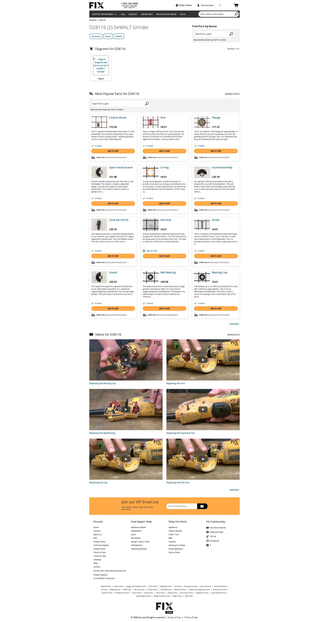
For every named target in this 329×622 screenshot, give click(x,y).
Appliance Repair (138, 527)
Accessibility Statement (104, 578)
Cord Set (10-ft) (118, 220)
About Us (97, 534)
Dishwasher (136, 531)
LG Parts (104, 589)
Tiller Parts (189, 596)
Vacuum (172, 541)
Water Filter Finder (166, 14)
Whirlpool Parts (180, 589)
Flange (216, 117)
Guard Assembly (222, 167)
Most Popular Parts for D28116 (117, 93)
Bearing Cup (219, 272)
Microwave (136, 538)
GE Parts (178, 586)
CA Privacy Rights (101, 545)
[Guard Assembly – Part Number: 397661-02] (202, 172)
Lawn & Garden (175, 531)
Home (96, 527)
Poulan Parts (152, 589)
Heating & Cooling (177, 545)
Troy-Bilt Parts (165, 589)
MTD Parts (127, 589)
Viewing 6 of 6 (233, 334)
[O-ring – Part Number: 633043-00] (151, 172)
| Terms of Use (173, 617)
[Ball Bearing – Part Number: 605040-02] (151, 277)
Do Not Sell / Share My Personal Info (108, 571)
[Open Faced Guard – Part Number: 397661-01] (99, 172)
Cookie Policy (99, 549)
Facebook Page (216, 532)
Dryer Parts (136, 593)
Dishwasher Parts (220, 589)
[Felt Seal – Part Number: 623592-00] (151, 225)
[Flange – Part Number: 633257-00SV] (202, 122)
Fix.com (98, 521)
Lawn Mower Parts (218, 593)
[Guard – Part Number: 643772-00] (99, 277)
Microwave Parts (186, 593)
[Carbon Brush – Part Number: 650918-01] (99, 122)
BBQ (170, 538)
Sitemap (97, 559)
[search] (236, 14)
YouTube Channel (218, 527)
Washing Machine (139, 549)
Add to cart (113, 151)
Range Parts (172, 593)
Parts (108, 36)
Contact (133, 14)
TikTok (213, 536)
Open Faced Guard (120, 167)
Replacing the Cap (98, 482)
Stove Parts (148, 593)
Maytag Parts (115, 589)
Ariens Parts (119, 586)
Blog (182, 14)
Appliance (173, 527)
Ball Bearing (168, 272)
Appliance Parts (202, 593)
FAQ (123, 14)
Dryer (133, 534)
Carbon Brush (117, 117)
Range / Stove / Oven (140, 541)
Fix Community (215, 521)
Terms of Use (99, 552)
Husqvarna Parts (191, 586)
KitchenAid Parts (220, 586)
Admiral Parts (106, 586)
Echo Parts (153, 586)
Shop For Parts (177, 521)
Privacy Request (100, 574)
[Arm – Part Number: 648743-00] (151, 122)
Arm (163, 117)
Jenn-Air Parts (205, 586)
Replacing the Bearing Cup (102, 383)
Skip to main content (165, 4)
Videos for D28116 (108, 334)
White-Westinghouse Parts (199, 589)
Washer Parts (107, 593)
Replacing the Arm (175, 383)
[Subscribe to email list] (202, 506)
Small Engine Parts (143, 596)
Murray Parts (139, 589)
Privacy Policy (99, 541)
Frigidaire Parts (166, 586)
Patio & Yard (174, 552)
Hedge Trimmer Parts (161, 596)
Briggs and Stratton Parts (136, 586)
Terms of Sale (99, 556)
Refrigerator (136, 545)
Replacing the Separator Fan (180, 433)
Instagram (214, 540)
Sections (96, 36)
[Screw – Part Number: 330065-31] (202, 225)
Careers (96, 567)
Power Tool (174, 534)
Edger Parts (177, 596)
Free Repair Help (141, 521)
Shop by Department (103, 14)
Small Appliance (176, 549)
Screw (215, 220)
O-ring (165, 167)
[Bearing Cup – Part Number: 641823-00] (202, 277)
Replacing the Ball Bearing (102, 433)
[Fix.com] (97, 5)
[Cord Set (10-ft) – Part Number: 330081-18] (99, 225)
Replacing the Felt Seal (177, 482)
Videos (119, 36)
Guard (113, 272)
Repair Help (147, 14)
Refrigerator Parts (122, 593)
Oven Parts (160, 593)
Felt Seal (166, 220)
